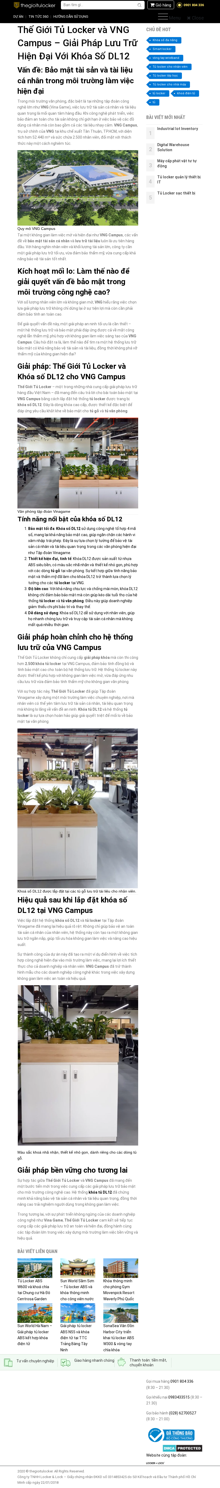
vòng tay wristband (166, 58)
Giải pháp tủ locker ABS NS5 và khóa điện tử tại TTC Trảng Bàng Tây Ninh (76, 1338)
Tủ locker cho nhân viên (170, 66)
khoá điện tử (186, 93)
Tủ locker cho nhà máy (169, 84)
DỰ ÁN (18, 17)
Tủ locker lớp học (165, 75)
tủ (154, 102)
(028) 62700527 (182, 1413)
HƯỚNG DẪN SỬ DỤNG (70, 17)
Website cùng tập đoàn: (166, 1455)
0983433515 (178, 1397)
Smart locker (162, 49)
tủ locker (159, 93)
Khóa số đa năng (165, 40)
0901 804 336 (181, 1381)
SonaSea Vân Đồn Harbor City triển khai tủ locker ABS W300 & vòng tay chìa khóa (118, 1338)
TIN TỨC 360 (38, 17)
